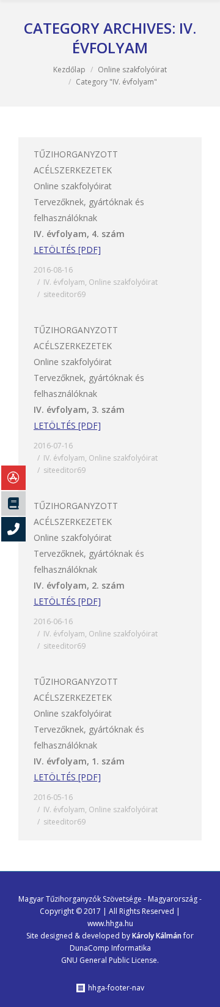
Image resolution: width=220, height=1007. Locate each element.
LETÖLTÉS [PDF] (67, 249)
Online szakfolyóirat (132, 69)
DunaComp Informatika (110, 948)
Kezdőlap (69, 69)
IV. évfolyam (64, 282)
